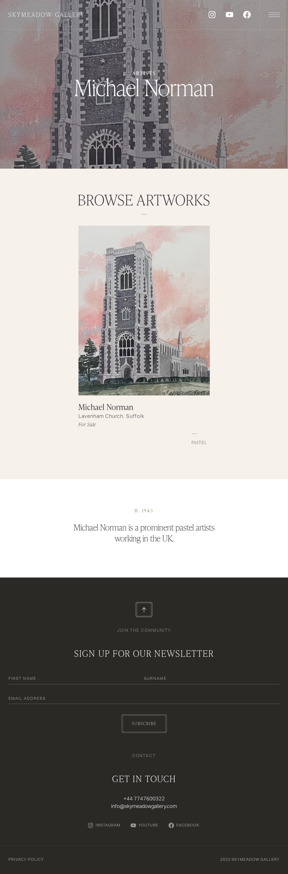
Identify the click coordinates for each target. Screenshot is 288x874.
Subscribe (144, 723)
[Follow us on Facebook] (247, 14)
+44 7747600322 (144, 798)
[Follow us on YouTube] (229, 14)
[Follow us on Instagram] (212, 14)
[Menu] (274, 15)
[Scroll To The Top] (144, 609)
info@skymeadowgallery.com (144, 806)
